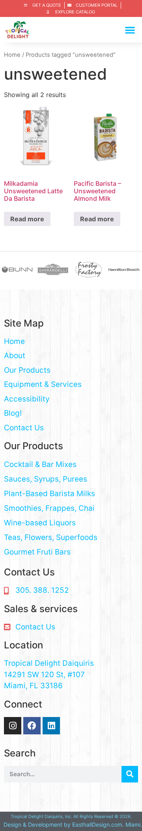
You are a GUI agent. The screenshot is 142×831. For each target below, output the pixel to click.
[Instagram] (12, 725)
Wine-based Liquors (40, 522)
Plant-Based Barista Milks (49, 493)
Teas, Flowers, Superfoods (50, 537)
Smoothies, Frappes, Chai (49, 508)
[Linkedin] (51, 725)
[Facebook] (32, 725)
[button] (130, 30)
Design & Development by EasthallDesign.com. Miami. (73, 824)
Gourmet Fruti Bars (37, 551)
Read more (27, 219)
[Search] (129, 774)
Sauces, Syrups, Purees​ (45, 479)
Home (12, 54)
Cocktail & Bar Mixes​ (40, 464)
